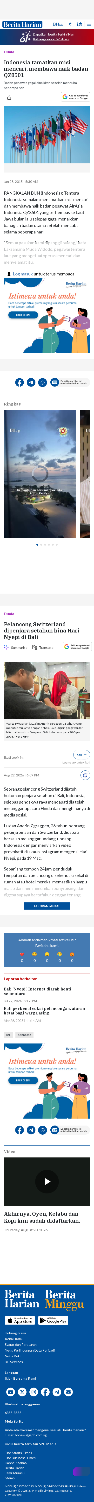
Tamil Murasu (15, 1473)
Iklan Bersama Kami (20, 1378)
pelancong (24, 1035)
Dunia (9, 51)
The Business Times (20, 1458)
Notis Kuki (12, 1356)
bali (8, 1035)
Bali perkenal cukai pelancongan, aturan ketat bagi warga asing (44, 1010)
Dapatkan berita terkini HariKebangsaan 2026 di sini (53, 36)
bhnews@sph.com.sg (31, 1435)
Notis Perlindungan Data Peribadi (30, 1350)
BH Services (14, 1362)
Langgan (11, 1373)
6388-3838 (13, 1413)
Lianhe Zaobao (16, 1463)
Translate (45, 647)
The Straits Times (18, 1453)
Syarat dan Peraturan (21, 1344)
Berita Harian (14, 1468)
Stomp (10, 1478)
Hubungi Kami (15, 1333)
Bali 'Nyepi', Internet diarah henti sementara (37, 991)
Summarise (18, 647)
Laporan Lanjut (47, 906)
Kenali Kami (13, 1339)
